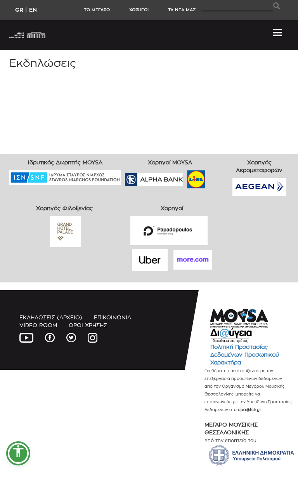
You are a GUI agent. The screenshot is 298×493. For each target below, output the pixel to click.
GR (19, 9)
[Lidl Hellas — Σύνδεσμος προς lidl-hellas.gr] (185, 176)
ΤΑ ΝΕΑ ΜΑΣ (182, 9)
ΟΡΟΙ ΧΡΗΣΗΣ (88, 325)
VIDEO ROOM (38, 325)
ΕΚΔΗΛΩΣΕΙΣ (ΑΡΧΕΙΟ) (50, 317)
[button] (18, 453)
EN (33, 9)
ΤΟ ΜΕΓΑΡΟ (97, 9)
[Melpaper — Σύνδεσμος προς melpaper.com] (219, 176)
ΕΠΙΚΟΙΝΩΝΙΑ (112, 317)
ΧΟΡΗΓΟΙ (139, 9)
